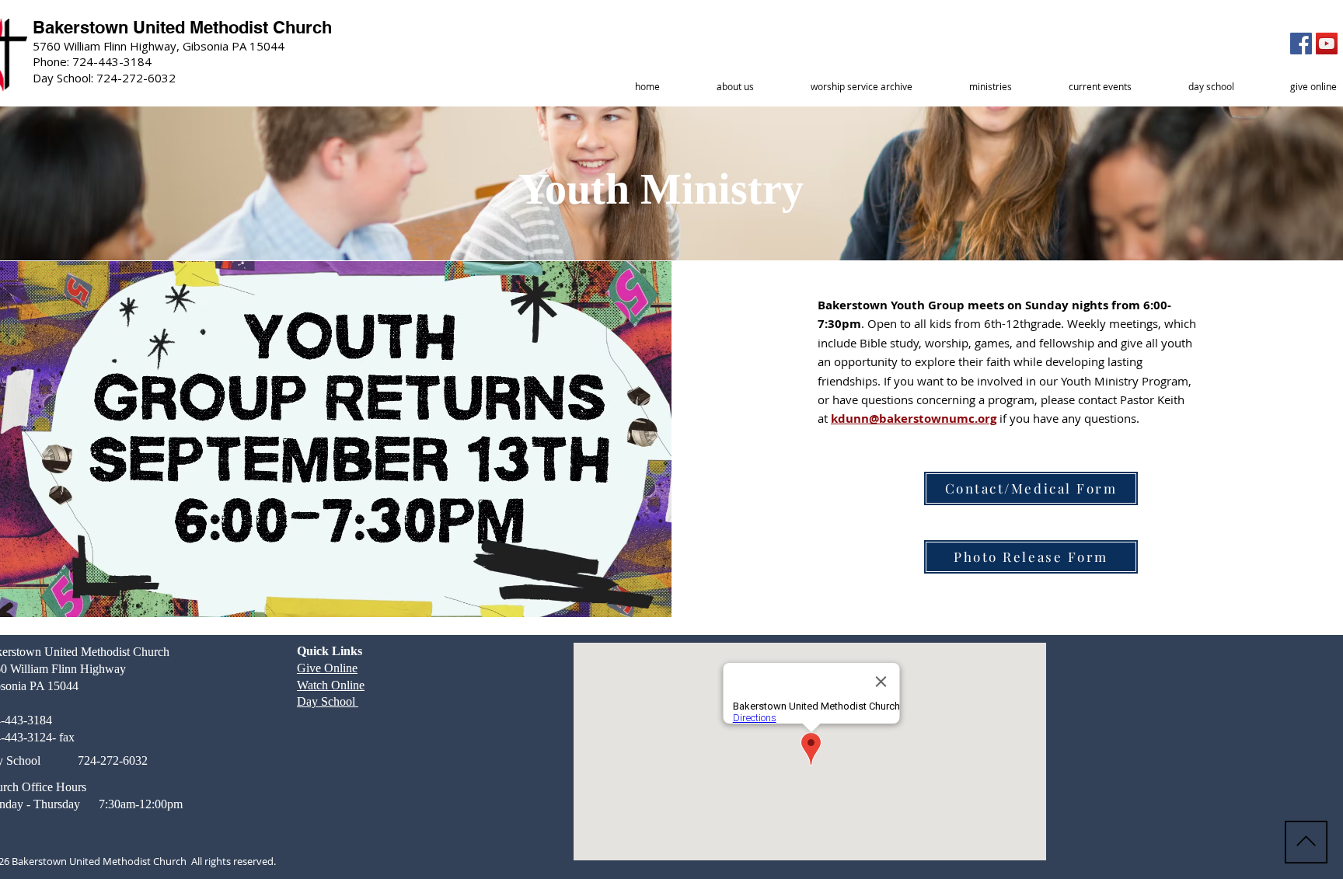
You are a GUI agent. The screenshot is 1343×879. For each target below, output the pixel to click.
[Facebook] (1301, 43)
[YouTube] (1327, 43)
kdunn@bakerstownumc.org (913, 418)
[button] (735, 86)
